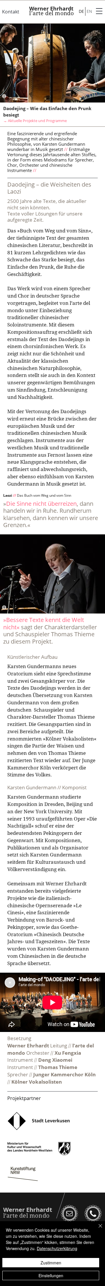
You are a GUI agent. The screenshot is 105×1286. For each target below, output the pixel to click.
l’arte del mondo (51, 13)
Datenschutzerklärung (57, 1248)
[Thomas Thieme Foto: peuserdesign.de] (52, 607)
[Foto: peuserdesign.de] (52, 96)
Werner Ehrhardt (51, 8)
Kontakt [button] (10, 11)
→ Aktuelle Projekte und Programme (35, 120)
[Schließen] (97, 1229)
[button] (99, 11)
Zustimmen (51, 1263)
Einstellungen (50, 1275)
